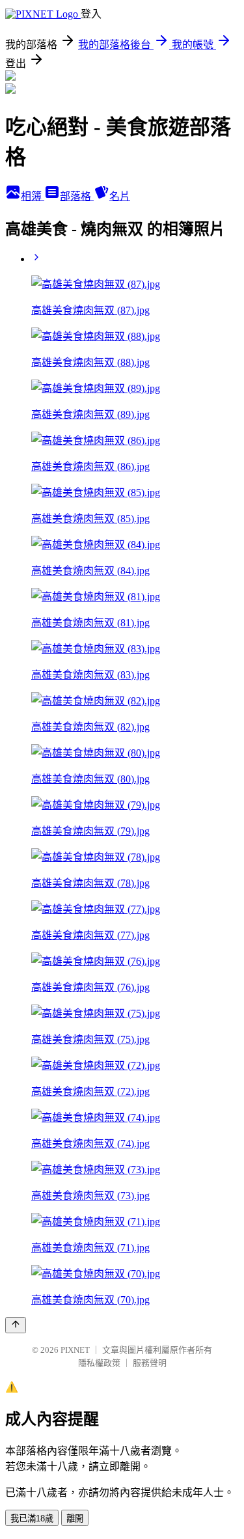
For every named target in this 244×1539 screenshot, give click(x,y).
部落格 (77, 196)
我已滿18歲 (31, 1518)
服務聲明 (150, 1363)
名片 (119, 196)
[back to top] (15, 1325)
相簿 (32, 196)
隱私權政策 (99, 1363)
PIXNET (75, 1350)
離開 (74, 1518)
